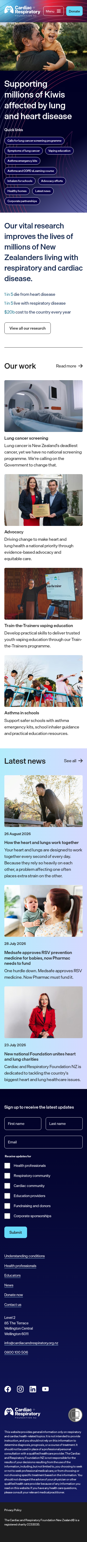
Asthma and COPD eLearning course (30, 171)
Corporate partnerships (22, 201)
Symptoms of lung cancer (23, 150)
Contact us (12, 1305)
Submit (15, 1232)
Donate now (13, 1295)
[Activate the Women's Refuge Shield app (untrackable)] (75, 1415)
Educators (12, 1275)
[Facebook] (7, 1389)
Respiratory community (32, 1176)
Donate (74, 11)
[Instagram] (20, 1389)
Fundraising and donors (32, 1206)
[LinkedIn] (32, 1389)
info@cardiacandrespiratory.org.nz (31, 1343)
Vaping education (59, 150)
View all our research (27, 328)
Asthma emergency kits (22, 160)
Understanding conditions (24, 1256)
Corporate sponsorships (32, 1216)
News (8, 1285)
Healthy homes (17, 191)
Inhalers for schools (19, 181)
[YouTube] (45, 1389)
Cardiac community (29, 1186)
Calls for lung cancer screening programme (34, 140)
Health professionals (30, 1166)
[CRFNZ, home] (22, 11)
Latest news (43, 191)
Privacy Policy (13, 1510)
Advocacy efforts (52, 181)
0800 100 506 (16, 1352)
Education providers (29, 1196)
